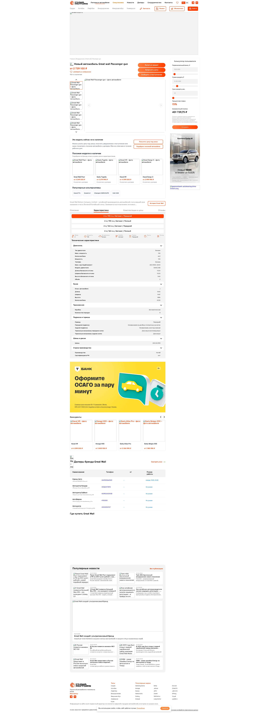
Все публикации (156, 569)
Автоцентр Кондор (79, 486)
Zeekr (156, 694)
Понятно (165, 708)
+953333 (104, 500)
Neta (155, 686)
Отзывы (161, 210)
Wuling (137, 696)
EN (187, 3)
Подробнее (141, 708)
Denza (137, 691)
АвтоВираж (77, 499)
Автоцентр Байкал (79, 493)
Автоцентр (76, 506)
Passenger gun (96, 59)
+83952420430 (106, 494)
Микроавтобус (116, 696)
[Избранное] (177, 2)
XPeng (174, 694)
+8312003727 (106, 507)
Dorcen (174, 686)
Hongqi (137, 688)
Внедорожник (80, 59)
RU (183, 3)
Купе (112, 702)
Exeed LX (87, 193)
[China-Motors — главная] (79, 2)
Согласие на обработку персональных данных (184, 710)
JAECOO (175, 691)
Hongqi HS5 (100, 444)
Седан (113, 686)
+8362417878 (106, 487)
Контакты (74, 694)
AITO (155, 691)
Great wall (88, 59)
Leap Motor (157, 699)
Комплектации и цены (133, 210)
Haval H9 (74, 444)
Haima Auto (139, 694)
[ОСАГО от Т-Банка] (117, 387)
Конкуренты (75, 417)
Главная (72, 59)
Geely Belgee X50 (150, 444)
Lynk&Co (175, 699)
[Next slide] (161, 105)
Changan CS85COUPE (101, 193)
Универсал (114, 699)
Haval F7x (77, 193)
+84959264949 (106, 480)
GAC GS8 (116, 193)
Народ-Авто (77, 479)
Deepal (137, 699)
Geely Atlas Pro (125, 444)
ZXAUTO (174, 688)
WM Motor (157, 696)
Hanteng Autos (140, 686)
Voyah (174, 696)
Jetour (156, 688)
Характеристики (101, 210)
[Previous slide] (89, 105)
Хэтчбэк (114, 688)
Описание (74, 210)
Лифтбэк (114, 691)
